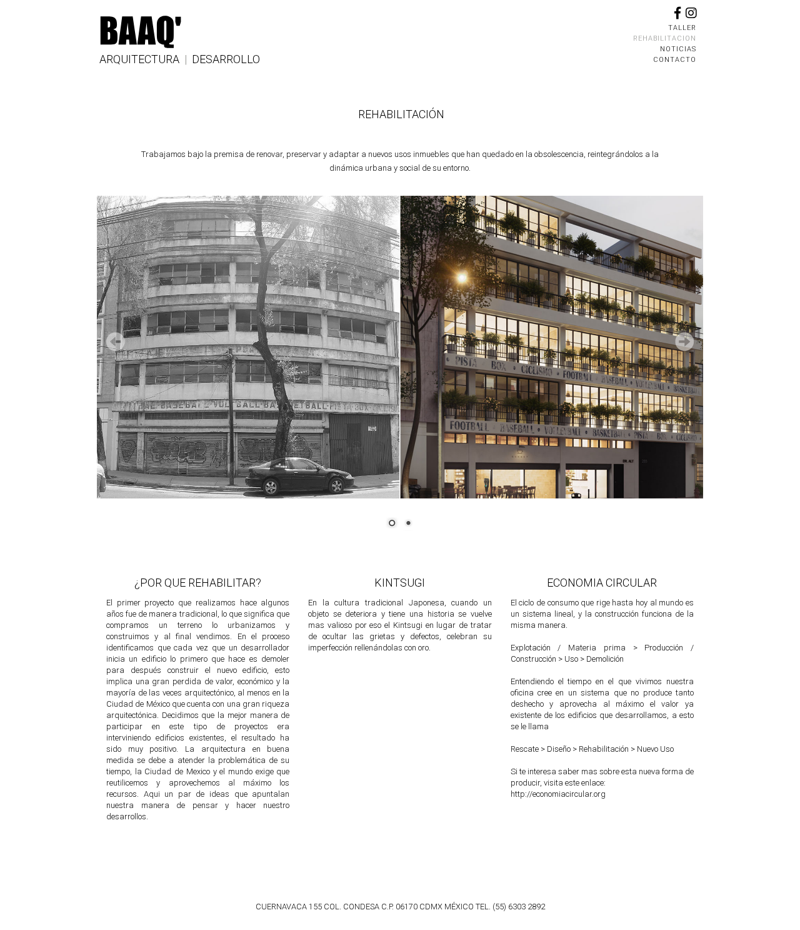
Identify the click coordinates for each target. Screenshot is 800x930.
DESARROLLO (226, 59)
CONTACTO (674, 60)
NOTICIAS (678, 49)
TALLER (682, 28)
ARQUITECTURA (139, 59)
